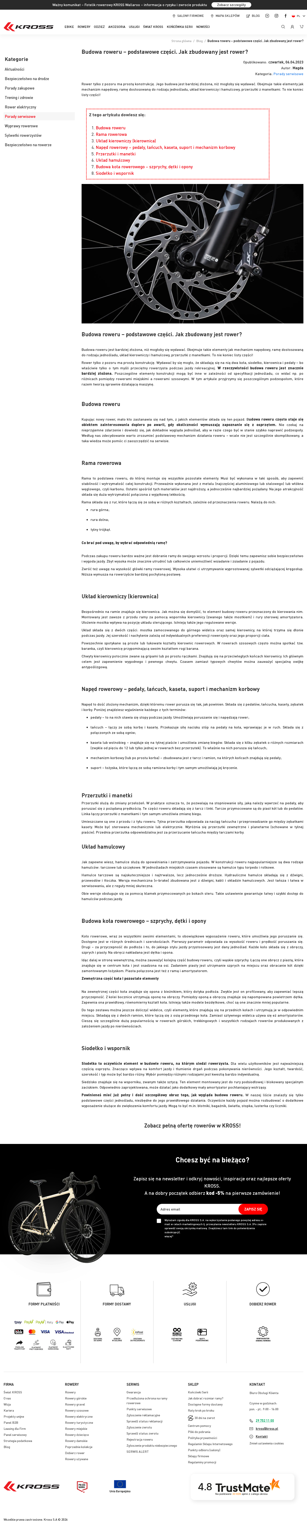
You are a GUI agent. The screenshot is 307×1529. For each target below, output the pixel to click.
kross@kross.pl (267, 1428)
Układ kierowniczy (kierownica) (126, 140)
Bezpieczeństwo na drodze (27, 78)
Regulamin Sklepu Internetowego (210, 1444)
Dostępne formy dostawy (205, 1404)
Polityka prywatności (202, 1438)
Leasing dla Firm (15, 1428)
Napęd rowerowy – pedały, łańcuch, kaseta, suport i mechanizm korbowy (165, 147)
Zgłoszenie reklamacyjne (143, 1415)
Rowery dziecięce (77, 1435)
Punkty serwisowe (139, 1409)
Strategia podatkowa (18, 1441)
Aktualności (14, 69)
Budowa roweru (110, 127)
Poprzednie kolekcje (78, 1447)
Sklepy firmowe (198, 1456)
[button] (299, 16)
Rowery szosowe (77, 1410)
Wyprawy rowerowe (21, 125)
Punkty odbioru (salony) (204, 1450)
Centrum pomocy (199, 1426)
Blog (256, 15)
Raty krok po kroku (201, 1410)
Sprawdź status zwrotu (142, 1433)
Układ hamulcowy (113, 160)
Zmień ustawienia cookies (266, 1443)
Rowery (70, 1392)
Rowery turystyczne (79, 1422)
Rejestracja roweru (140, 1439)
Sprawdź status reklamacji (144, 1421)
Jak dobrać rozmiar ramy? (205, 1398)
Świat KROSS (13, 1392)
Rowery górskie (76, 1398)
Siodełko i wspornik (115, 173)
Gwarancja (134, 1392)
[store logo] (28, 26)
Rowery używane (76, 1459)
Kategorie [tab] (16, 59)
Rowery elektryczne (79, 1416)
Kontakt (262, 1436)
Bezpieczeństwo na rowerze (28, 144)
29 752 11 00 (265, 1420)
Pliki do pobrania (199, 1432)
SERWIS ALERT (138, 1451)
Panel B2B (11, 1422)
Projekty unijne (14, 1416)
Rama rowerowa (111, 134)
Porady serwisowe (288, 74)
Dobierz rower (75, 1453)
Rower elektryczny (20, 106)
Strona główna (181, 41)
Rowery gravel (75, 1404)
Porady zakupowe (19, 87)
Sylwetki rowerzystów (23, 135)
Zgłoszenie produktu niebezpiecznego (152, 1445)
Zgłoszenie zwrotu (139, 1427)
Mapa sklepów (228, 15)
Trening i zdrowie (19, 97)
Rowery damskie (76, 1441)
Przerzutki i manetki (116, 154)
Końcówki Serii (198, 1392)
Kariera (9, 1410)
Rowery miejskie (76, 1428)
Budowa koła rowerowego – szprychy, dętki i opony (144, 166)
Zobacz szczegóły (231, 4)
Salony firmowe (190, 15)
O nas (7, 1398)
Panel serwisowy (15, 1435)
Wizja (7, 1404)
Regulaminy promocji (202, 1462)
